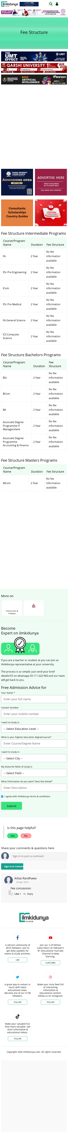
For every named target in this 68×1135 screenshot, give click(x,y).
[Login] (57, 4)
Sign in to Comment (13, 866)
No (26, 836)
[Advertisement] (34, 122)
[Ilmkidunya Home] (9, 4)
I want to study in (10, 722)
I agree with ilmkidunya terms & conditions (27, 796)
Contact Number (10, 707)
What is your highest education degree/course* (26, 737)
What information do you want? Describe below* (27, 781)
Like (17, 960)
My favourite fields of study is (16, 766)
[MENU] (64, 3)
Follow (17, 1002)
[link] (29, 4)
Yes (13, 836)
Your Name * (8, 692)
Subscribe (50, 962)
